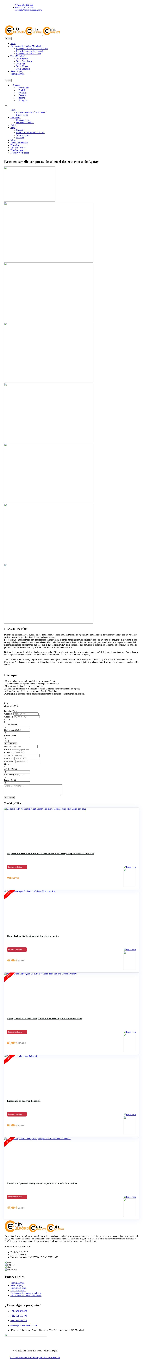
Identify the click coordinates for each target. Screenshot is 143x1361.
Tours (13, 110)
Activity (14, 125)
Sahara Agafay (16, 71)
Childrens (8, 730)
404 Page (20, 137)
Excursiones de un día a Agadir (30, 51)
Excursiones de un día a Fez (28, 53)
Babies (7, 735)
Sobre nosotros (17, 74)
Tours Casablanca (24, 61)
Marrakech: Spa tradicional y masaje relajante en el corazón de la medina (42, 1183)
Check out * (10, 761)
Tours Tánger (22, 66)
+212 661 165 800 (18, 1316)
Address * (9, 755)
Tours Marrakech (18, 56)
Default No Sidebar (19, 142)
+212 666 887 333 (18, 1320)
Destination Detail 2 (25, 122)
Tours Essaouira (23, 69)
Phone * (8, 752)
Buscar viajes (22, 115)
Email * (8, 749)
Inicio (13, 43)
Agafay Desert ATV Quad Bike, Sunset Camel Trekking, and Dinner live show (44, 1018)
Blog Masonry (16, 150)
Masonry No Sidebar (19, 153)
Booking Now (10, 744)
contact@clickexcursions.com (23, 1325)
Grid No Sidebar (17, 148)
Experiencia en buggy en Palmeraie (23, 1101)
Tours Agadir (22, 58)
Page (12, 127)
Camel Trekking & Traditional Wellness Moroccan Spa (33, 936)
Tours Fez (20, 64)
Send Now (9, 798)
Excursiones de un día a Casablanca (32, 48)
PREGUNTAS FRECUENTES (30, 132)
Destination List (23, 120)
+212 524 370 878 (18, 1311)
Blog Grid (14, 145)
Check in (8, 714)
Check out (9, 717)
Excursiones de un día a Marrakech (25, 46)
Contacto (20, 130)
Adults (7, 724)
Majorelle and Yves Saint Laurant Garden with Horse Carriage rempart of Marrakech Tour (50, 853)
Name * (8, 746)
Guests (7, 719)
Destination (15, 117)
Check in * (9, 758)
